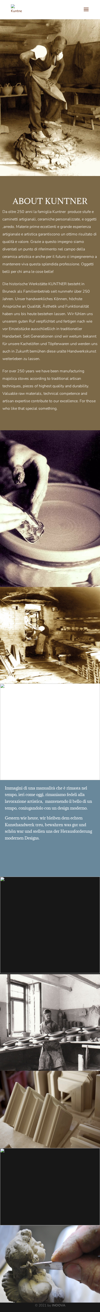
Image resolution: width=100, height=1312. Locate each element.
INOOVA (58, 1305)
